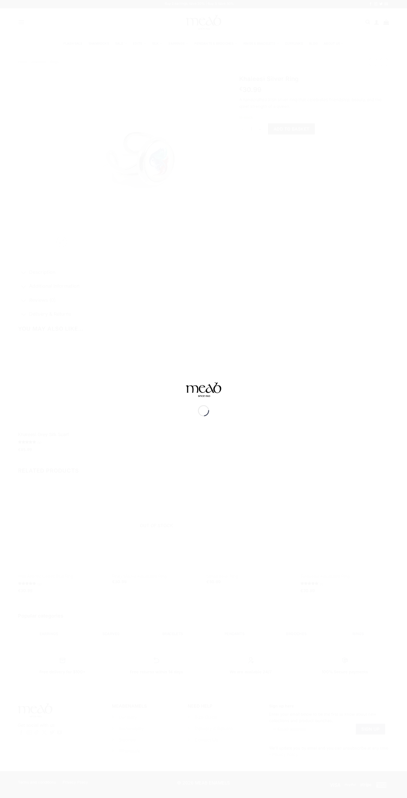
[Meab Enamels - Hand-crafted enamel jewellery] (203, 393)
